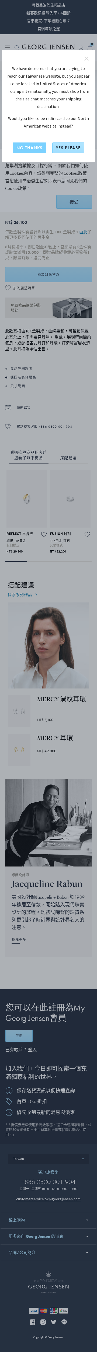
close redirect (86, 58)
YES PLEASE (68, 148)
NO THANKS (29, 148)
